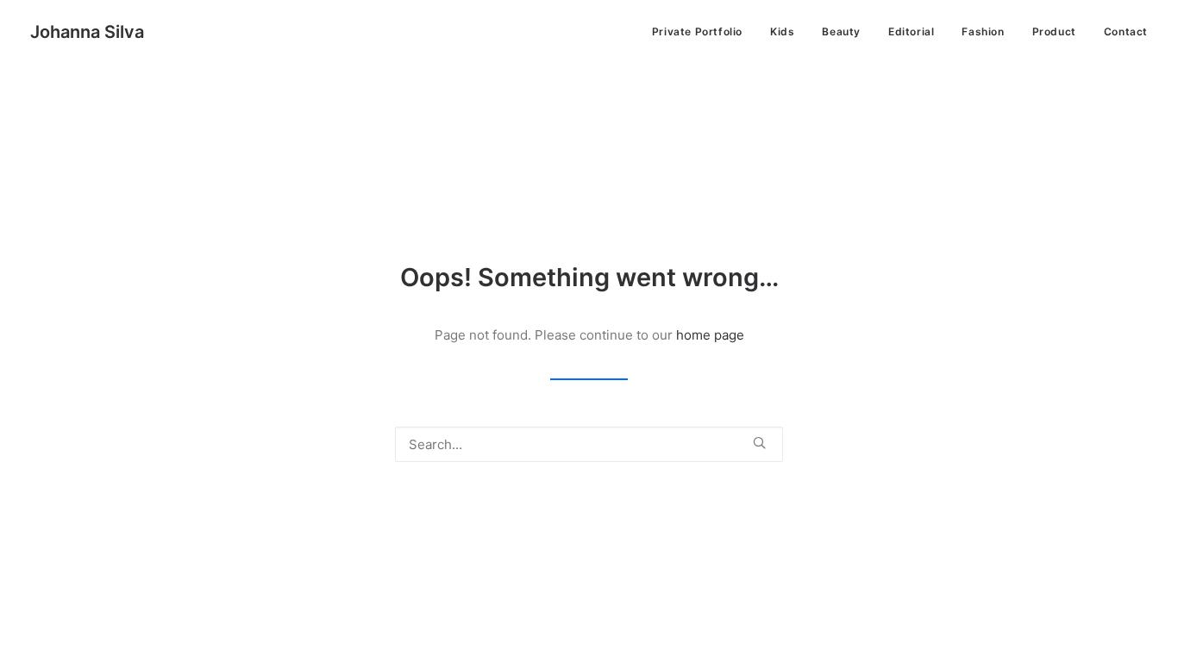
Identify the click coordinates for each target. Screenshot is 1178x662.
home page (710, 335)
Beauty (841, 31)
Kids (782, 31)
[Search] (589, 444)
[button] (759, 442)
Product (1054, 31)
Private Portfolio (697, 31)
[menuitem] (703, 32)
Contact (1126, 31)
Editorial (911, 31)
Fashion (983, 31)
